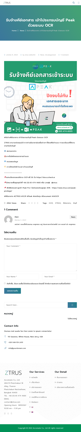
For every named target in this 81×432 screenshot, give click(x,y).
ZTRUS (58, 203)
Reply (73, 217)
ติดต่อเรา (34, 402)
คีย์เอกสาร (67, 203)
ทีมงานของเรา (62, 377)
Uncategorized (50, 55)
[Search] (73, 3)
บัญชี (75, 203)
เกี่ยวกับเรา (35, 382)
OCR (51, 203)
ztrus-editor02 (30, 55)
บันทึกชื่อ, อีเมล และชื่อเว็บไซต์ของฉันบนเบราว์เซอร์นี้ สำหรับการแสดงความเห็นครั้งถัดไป (38, 283)
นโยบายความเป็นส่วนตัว (65, 387)
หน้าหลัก (34, 377)
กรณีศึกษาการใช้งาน (39, 397)
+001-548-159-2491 (15, 342)
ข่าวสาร (59, 382)
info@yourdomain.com (17, 348)
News (21, 30)
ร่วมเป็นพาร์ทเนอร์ (37, 392)
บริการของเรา (36, 387)
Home (14, 30)
